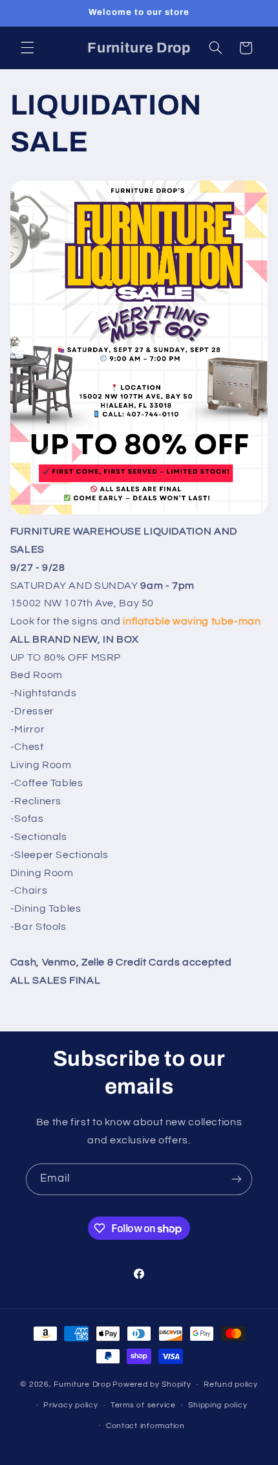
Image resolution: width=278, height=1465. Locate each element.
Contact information (145, 1425)
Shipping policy (217, 1405)
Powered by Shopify (151, 1384)
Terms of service (143, 1405)
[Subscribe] (236, 1179)
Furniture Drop (82, 1384)
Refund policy (231, 1384)
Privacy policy (70, 1405)
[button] (27, 48)
